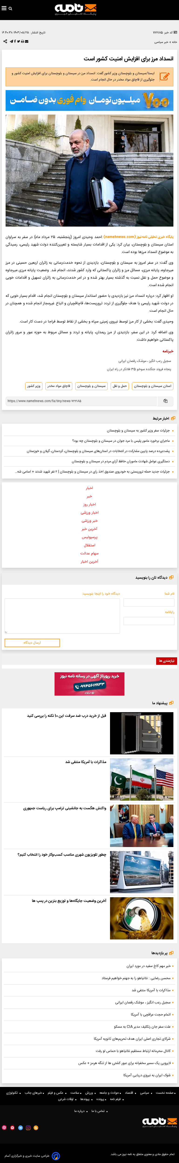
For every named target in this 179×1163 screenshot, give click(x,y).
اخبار (89, 488)
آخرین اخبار (89, 562)
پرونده (100, 1099)
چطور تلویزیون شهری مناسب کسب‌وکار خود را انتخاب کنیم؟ (62, 855)
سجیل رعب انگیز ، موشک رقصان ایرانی (144, 361)
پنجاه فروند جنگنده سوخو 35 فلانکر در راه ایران (139, 369)
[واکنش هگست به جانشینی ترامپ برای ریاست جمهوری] (141, 826)
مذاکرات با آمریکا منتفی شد (85, 762)
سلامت (75, 1093)
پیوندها (85, 1099)
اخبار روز (89, 504)
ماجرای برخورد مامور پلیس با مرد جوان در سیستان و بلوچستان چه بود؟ (121, 441)
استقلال (89, 545)
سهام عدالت (89, 553)
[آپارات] (4, 1127)
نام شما (169, 594)
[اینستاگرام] (28, 1127)
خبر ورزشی (90, 521)
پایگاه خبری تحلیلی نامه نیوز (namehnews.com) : (137, 237)
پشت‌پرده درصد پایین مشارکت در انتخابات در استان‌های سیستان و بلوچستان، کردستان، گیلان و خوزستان (98, 451)
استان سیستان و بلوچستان (152, 386)
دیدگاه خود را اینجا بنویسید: (101, 594)
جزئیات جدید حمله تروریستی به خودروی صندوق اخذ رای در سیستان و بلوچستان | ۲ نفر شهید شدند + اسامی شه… (92, 472)
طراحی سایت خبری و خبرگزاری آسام (27, 1156)
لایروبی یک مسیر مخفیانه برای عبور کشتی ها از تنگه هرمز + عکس (124, 1063)
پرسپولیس (89, 537)
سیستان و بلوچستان (91, 386)
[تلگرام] (11, 42)
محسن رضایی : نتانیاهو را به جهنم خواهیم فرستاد (136, 978)
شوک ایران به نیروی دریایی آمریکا (147, 1075)
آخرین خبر (89, 529)
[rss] (36, 1127)
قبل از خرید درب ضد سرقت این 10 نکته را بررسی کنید (66, 716)
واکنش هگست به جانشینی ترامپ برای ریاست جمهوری (64, 808)
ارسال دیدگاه (32, 643)
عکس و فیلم (56, 1093)
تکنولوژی (13, 1093)
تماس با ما (99, 1111)
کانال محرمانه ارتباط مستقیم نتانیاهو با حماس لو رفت (133, 1051)
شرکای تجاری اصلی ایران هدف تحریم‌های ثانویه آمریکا (132, 1039)
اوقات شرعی (66, 1099)
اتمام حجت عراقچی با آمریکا (151, 1015)
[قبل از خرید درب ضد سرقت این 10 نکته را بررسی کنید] (141, 733)
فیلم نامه (116, 1099)
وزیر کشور (33, 386)
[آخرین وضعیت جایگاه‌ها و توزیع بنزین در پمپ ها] (141, 918)
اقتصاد (130, 1093)
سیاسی (145, 1093)
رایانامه (169, 612)
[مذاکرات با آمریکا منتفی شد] (141, 779)
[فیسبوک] (14, 42)
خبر (89, 496)
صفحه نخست (165, 1093)
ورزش (90, 1093)
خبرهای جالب (34, 1093)
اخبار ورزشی (90, 513)
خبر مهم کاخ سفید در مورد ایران (149, 966)
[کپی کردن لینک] (165, 401)
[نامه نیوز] (75, 9)
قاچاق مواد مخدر (59, 386)
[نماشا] (12, 1127)
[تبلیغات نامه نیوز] (89, 100)
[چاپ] (22, 42)
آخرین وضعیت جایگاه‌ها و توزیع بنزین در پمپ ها (69, 901)
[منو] (4, 9)
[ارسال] (26, 42)
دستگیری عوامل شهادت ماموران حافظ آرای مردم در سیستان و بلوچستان (121, 461)
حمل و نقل (120, 386)
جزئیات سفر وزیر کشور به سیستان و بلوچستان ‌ (138, 431)
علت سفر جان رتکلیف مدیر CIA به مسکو (142, 1027)
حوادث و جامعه (110, 1093)
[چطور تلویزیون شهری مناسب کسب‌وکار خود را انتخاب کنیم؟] (141, 872)
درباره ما (80, 1111)
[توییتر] (18, 42)
